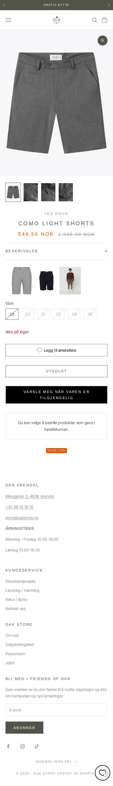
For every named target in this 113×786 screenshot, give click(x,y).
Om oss (11, 635)
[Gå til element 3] (48, 192)
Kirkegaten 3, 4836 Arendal (29, 496)
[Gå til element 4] (66, 192)
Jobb (10, 662)
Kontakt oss (15, 608)
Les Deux (56, 214)
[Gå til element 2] (30, 192)
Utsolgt (56, 371)
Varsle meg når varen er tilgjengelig (56, 395)
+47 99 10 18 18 (19, 507)
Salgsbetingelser (19, 644)
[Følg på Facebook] (8, 746)
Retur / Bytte (16, 599)
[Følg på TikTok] (36, 746)
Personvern (15, 653)
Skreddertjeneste (20, 581)
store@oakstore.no (21, 517)
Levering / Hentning (22, 590)
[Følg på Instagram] (22, 746)
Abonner (24, 728)
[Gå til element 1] (13, 192)
